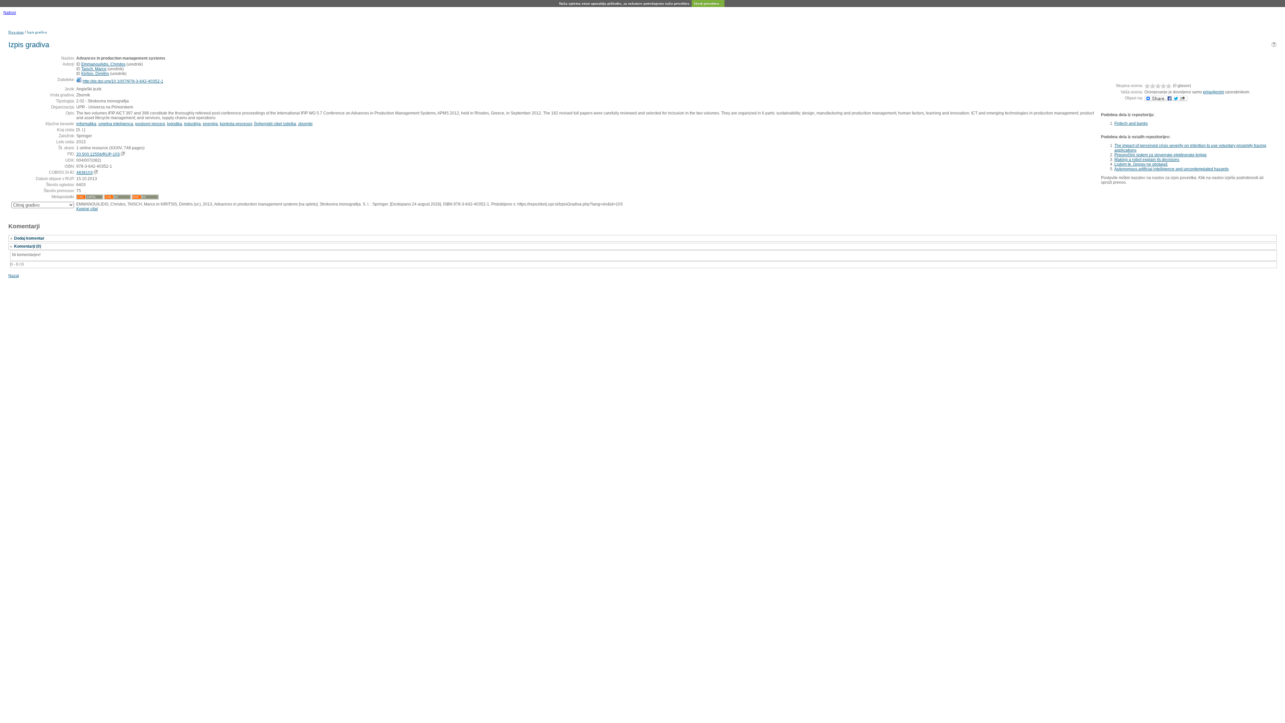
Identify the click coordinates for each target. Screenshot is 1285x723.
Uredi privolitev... (708, 3)
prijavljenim (1213, 92)
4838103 (84, 172)
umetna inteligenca (115, 124)
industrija (192, 124)
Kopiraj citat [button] (87, 209)
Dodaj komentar (29, 238)
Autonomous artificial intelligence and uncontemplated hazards (1171, 169)
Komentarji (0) (27, 246)
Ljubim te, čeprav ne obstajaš (1141, 164)
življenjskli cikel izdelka (275, 124)
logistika (174, 124)
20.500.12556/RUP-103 (98, 154)
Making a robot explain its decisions (1146, 159)
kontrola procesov (236, 124)
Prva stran (16, 32)
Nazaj (13, 275)
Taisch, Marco (93, 69)
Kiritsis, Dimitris (95, 73)
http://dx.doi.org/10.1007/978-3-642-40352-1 (123, 81)
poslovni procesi (150, 124)
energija (210, 124)
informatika (86, 124)
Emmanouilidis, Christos (103, 64)
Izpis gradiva (37, 32)
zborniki (305, 124)
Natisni (9, 12)
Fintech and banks (1131, 123)
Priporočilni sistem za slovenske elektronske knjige (1160, 155)
